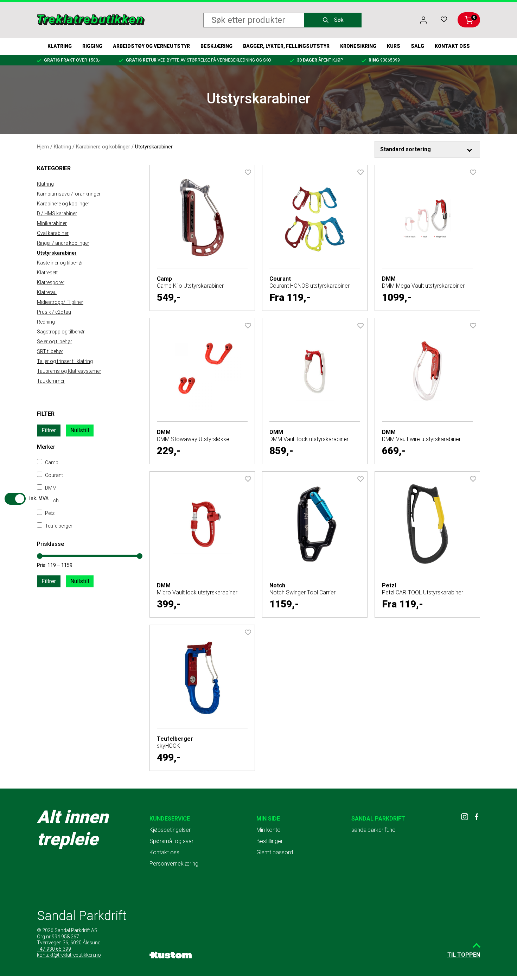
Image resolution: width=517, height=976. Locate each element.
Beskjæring (216, 46)
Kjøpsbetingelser (170, 830)
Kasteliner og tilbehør (60, 263)
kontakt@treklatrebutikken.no (69, 955)
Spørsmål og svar (171, 841)
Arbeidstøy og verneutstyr (151, 46)
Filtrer (49, 430)
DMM (50, 488)
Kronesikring (358, 46)
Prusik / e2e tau (54, 312)
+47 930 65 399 (54, 949)
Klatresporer (50, 282)
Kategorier (54, 168)
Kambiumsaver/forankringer (69, 194)
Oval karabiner (53, 233)
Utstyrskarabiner (57, 253)
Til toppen (463, 954)
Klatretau (47, 292)
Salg (417, 46)
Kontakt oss (452, 46)
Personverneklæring (173, 863)
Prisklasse (50, 544)
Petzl (50, 513)
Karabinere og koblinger (103, 146)
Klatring (59, 46)
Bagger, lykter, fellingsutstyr (286, 46)
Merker (46, 447)
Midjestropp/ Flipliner (60, 302)
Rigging (92, 46)
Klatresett (47, 272)
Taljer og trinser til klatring (65, 361)
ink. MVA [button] (39, 498)
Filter (46, 413)
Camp (51, 462)
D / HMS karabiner (57, 213)
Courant (53, 475)
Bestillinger (269, 841)
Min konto (268, 830)
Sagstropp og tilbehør (61, 331)
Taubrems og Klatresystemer (69, 371)
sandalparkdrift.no (373, 830)
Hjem (43, 146)
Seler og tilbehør (54, 341)
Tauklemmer (51, 381)
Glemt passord (274, 852)
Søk (339, 20)
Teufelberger (58, 526)
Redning (46, 322)
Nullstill (79, 430)
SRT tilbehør (50, 351)
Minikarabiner (52, 223)
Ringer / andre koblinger (63, 243)
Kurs (393, 46)
